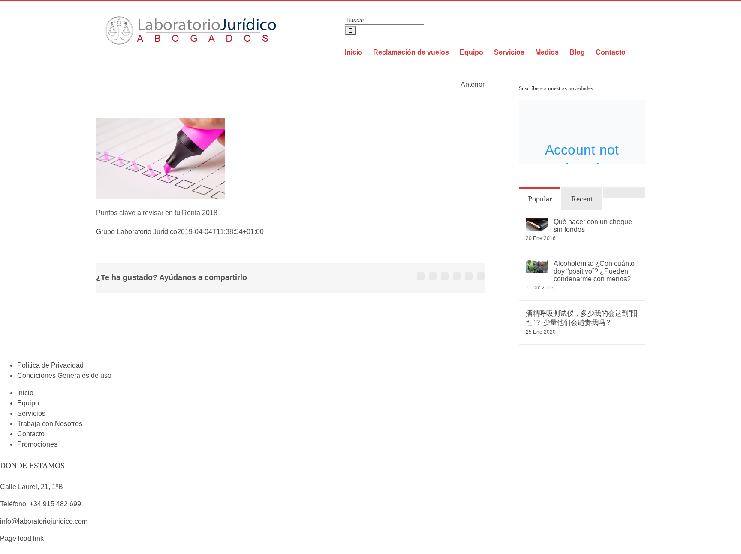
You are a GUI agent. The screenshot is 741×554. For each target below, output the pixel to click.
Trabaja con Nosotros (49, 423)
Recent (582, 199)
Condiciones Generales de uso (64, 375)
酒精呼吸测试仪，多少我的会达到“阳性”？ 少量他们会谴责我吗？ (582, 318)
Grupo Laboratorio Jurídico (136, 231)
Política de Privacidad (50, 365)
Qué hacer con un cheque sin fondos (593, 225)
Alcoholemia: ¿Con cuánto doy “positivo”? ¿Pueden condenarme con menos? (594, 271)
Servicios (31, 413)
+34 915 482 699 (55, 504)
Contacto (31, 434)
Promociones (37, 444)
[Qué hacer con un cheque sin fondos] (537, 223)
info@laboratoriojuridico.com (43, 521)
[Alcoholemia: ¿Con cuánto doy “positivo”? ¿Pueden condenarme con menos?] (537, 264)
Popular (540, 199)
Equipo (28, 403)
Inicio (25, 392)
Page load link (22, 538)
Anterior (473, 84)
